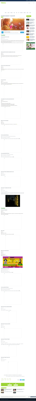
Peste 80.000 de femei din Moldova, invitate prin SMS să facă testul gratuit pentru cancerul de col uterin (32, 28)
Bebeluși (11, 12)
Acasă (1, 0)
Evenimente (21, 12)
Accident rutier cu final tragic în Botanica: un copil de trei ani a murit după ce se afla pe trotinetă (32, 20)
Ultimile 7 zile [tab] (28, 17)
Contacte (5, 0)
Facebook (28, 0)
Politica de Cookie (6, 399)
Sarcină (8, 12)
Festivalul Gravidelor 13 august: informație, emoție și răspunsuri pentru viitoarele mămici (32, 34)
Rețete (27, 12)
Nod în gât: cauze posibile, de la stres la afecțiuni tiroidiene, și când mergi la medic (32, 31)
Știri (18, 12)
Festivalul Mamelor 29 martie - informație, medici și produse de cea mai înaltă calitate (8, 389)
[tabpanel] (30, 30)
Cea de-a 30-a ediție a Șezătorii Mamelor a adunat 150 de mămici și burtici (20, 389)
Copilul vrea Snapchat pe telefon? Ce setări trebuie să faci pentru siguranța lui (32, 37)
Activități (24, 12)
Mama (30, 12)
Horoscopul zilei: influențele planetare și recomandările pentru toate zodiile (32, 25)
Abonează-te (22, 32)
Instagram (31, 0)
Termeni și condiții (2, 399)
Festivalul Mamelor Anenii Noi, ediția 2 (19, 391)
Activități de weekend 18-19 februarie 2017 (8, 391)
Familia (5, 12)
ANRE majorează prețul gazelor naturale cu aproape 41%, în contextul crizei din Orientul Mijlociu (32, 40)
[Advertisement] (18, 7)
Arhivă (3, 0)
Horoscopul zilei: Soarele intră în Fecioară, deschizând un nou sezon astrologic (32, 23)
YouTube (34, 0)
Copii (14, 12)
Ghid (16, 12)
